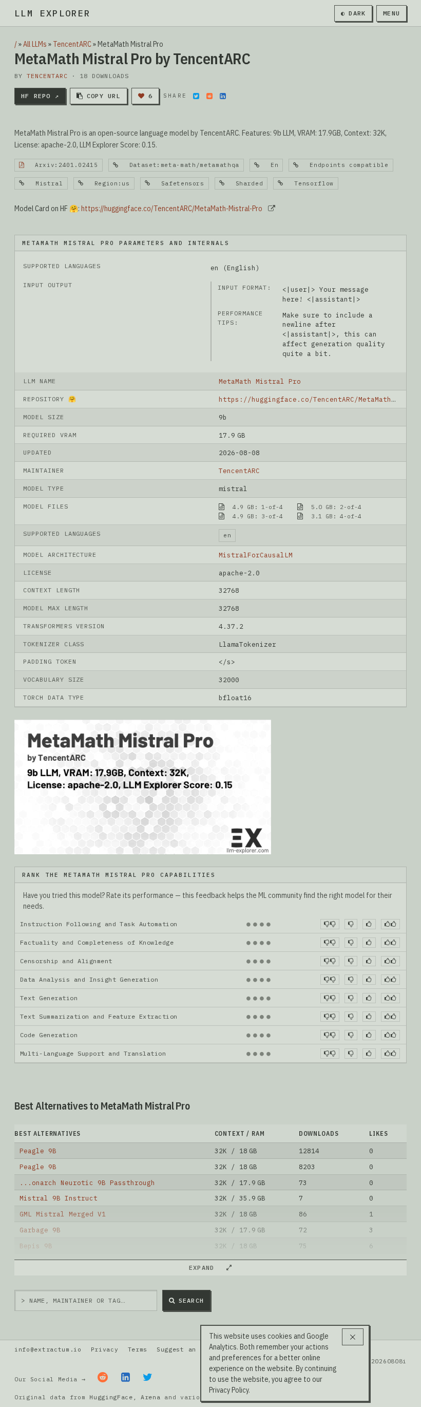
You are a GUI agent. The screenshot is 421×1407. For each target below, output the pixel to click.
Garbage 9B (40, 1230)
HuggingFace (111, 1397)
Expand (206, 1267)
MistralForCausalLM (256, 555)
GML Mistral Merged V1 (63, 1214)
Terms (137, 1349)
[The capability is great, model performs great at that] (390, 924)
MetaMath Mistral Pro (260, 381)
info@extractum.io (48, 1349)
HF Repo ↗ (40, 96)
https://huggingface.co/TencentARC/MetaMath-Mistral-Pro (171, 208)
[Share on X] (196, 96)
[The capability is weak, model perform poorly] (329, 924)
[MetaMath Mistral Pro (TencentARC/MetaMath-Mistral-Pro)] (142, 786)
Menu (391, 13)
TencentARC (72, 44)
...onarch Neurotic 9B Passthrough (87, 1182)
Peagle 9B (38, 1151)
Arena (150, 1397)
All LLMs (35, 44)
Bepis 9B (36, 1246)
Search (191, 1300)
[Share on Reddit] (209, 96)
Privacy (105, 1349)
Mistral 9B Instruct (59, 1198)
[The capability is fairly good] (368, 924)
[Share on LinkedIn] (223, 96)
